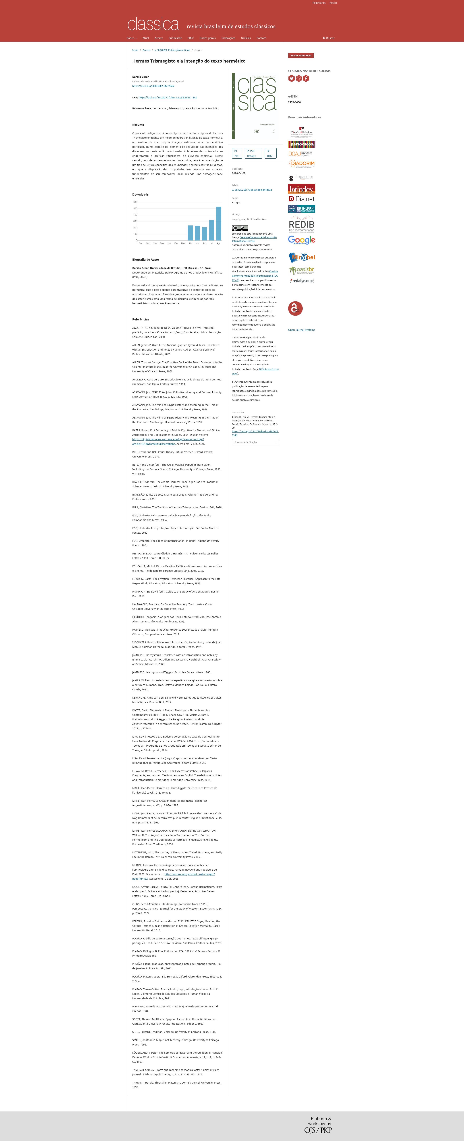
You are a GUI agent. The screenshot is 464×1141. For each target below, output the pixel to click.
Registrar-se (319, 2)
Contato (261, 38)
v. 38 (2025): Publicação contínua (172, 50)
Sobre (131, 38)
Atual (146, 38)
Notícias (246, 38)
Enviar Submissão (301, 55)
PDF (237, 156)
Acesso (333, 2)
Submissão (175, 38)
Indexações (228, 38)
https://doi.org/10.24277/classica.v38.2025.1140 (168, 97)
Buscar (330, 38)
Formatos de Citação (246, 442)
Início (135, 50)
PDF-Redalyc (251, 153)
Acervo (159, 38)
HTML (270, 156)
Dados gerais (208, 38)
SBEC (191, 38)
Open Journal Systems (301, 330)
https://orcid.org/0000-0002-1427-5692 (153, 85)
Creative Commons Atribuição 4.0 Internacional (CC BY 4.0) (255, 276)
